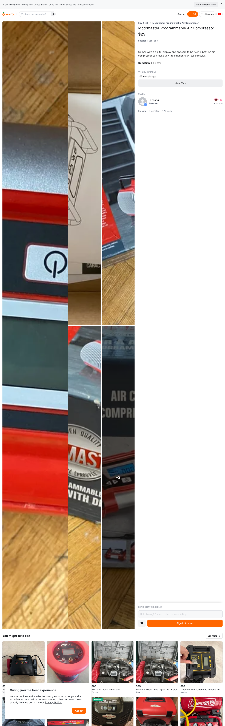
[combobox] (35, 14)
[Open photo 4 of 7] (84, 477)
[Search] (53, 14)
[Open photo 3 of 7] (118, 173)
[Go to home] (8, 14)
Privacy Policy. (53, 702)
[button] (214, 636)
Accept (79, 710)
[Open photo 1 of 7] (35, 325)
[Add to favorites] (142, 623)
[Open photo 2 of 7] (84, 173)
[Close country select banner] (221, 3)
